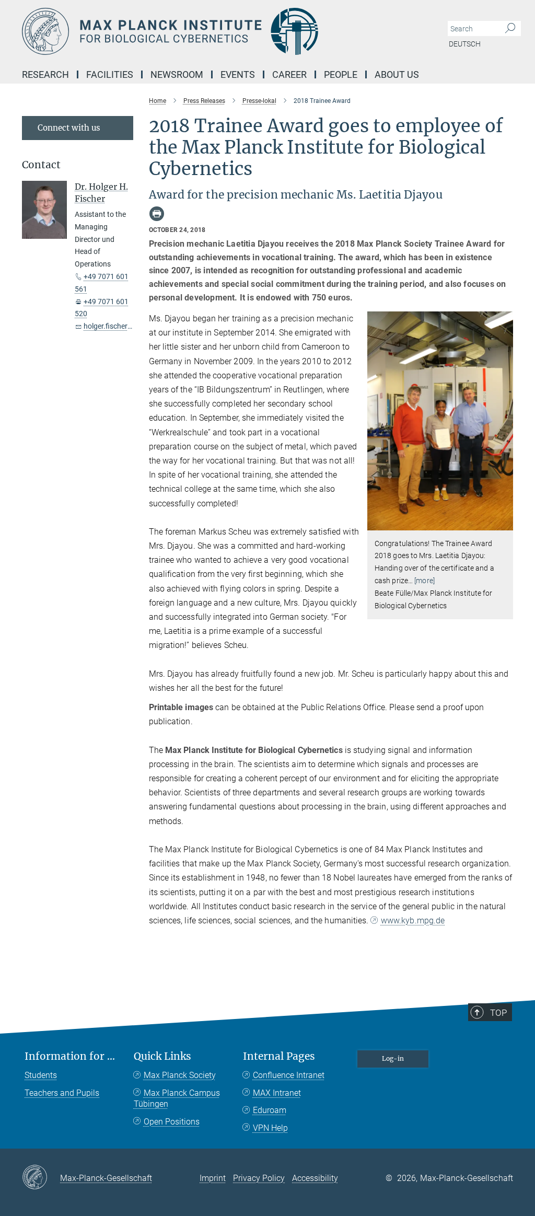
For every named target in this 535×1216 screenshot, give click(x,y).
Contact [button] (41, 165)
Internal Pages (279, 1056)
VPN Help (270, 1128)
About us (397, 74)
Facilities (109, 74)
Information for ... (70, 1056)
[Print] (157, 214)
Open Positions (172, 1122)
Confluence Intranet (288, 1075)
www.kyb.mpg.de (413, 920)
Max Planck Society (180, 1075)
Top (498, 1012)
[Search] (510, 28)
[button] (503, 522)
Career (289, 74)
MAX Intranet (277, 1093)
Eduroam (269, 1110)
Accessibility (315, 1178)
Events (237, 74)
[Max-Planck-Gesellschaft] (41, 1177)
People (340, 74)
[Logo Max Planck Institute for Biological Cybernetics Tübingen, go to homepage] (218, 31)
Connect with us (69, 128)
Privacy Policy (259, 1178)
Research (45, 74)
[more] (424, 580)
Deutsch (465, 44)
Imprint (213, 1178)
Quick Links (162, 1056)
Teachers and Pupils (62, 1093)
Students (41, 1075)
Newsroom (176, 74)
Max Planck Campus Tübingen (177, 1098)
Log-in (393, 1058)
